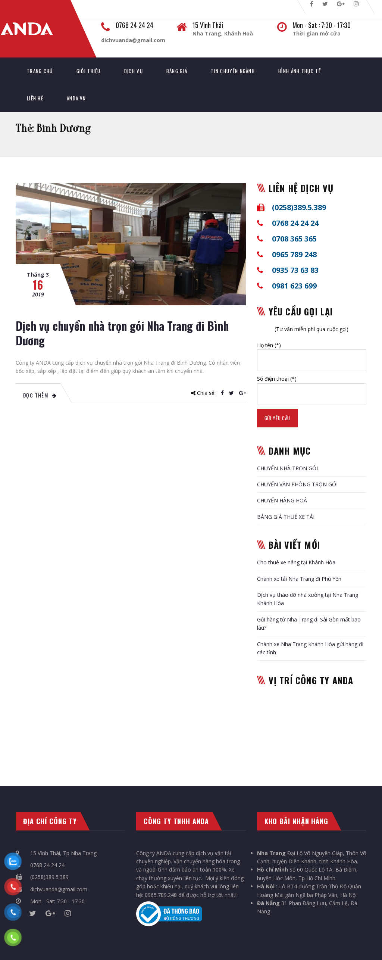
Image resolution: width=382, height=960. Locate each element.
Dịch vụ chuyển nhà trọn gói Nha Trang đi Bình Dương (122, 333)
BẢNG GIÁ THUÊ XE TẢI (285, 516)
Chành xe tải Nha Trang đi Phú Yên (299, 578)
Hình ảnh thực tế (299, 71)
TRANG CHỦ (40, 71)
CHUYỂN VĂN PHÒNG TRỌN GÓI (297, 484)
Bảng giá (176, 71)
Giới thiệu (88, 71)
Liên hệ (35, 98)
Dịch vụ (133, 71)
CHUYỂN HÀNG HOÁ (282, 500)
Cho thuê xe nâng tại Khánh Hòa (296, 562)
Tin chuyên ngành (233, 71)
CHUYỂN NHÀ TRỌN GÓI (287, 468)
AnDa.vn (76, 98)
